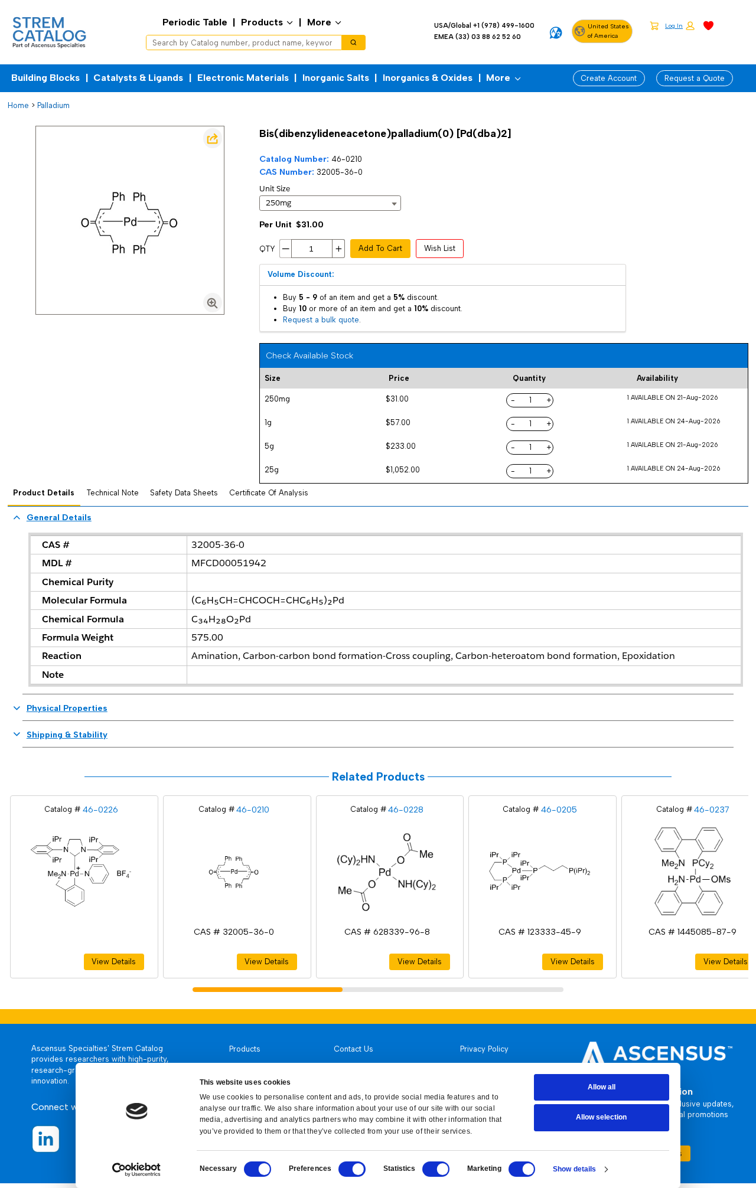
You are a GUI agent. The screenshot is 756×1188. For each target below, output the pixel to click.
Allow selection (601, 1117)
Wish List (439, 248)
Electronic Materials (243, 77)
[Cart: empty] (654, 25)
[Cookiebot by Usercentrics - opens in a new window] (136, 1170)
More (319, 22)
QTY (267, 248)
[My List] (708, 25)
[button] (680, 26)
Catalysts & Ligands (138, 77)
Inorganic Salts (335, 77)
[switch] (352, 1169)
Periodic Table (194, 22)
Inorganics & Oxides (427, 77)
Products (262, 22)
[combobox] (240, 42)
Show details (574, 1169)
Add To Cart (380, 248)
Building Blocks (45, 77)
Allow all (601, 1087)
